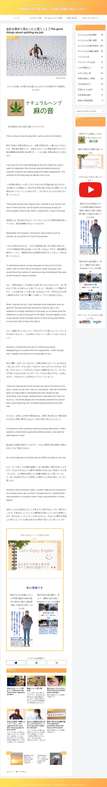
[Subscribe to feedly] (36, 662)
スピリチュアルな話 (90, 62)
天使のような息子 (90, 89)
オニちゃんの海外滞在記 (90, 46)
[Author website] (16, 662)
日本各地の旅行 (90, 95)
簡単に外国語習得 (90, 100)
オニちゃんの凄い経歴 (90, 40)
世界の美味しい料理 (90, 78)
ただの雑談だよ (90, 67)
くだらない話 (90, 57)
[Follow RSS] (57, 662)
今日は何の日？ (90, 84)
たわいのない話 (90, 73)
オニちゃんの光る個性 (90, 35)
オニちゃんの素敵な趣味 (90, 51)
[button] (103, 111)
